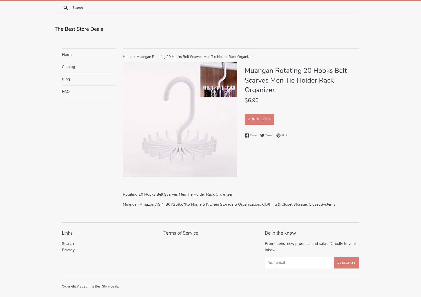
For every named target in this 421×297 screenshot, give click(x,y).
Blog (66, 79)
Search (68, 243)
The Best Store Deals (103, 286)
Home (67, 54)
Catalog (68, 66)
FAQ (66, 91)
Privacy (68, 250)
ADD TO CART (259, 119)
